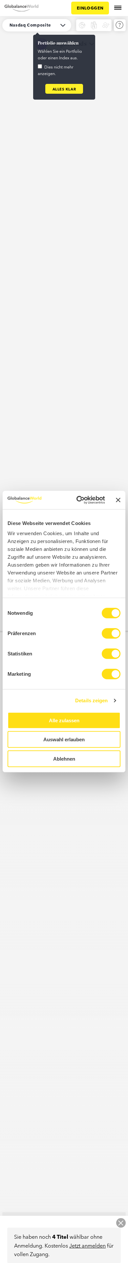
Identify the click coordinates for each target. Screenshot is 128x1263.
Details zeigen (91, 700)
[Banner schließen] (118, 500)
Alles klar (64, 88)
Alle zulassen (64, 720)
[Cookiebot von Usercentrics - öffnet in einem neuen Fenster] (78, 500)
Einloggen (90, 8)
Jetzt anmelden (87, 1245)
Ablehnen (64, 758)
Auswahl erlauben (64, 739)
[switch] (111, 633)
